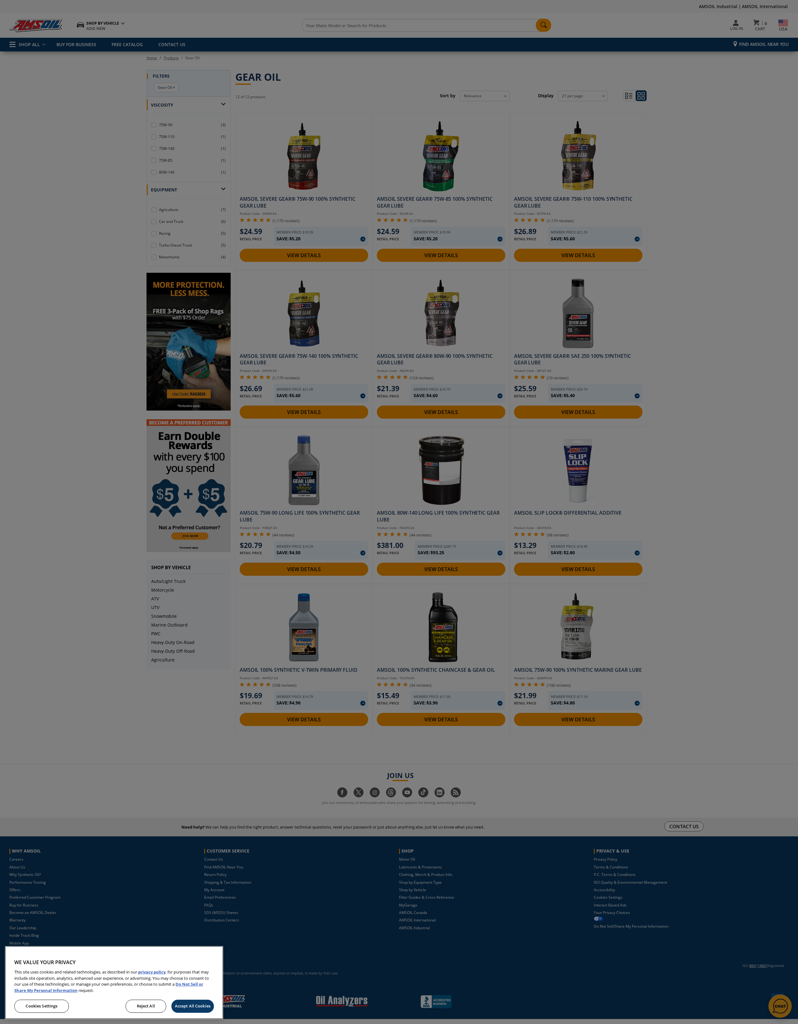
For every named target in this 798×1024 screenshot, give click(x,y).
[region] (114, 982)
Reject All (146, 1006)
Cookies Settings (41, 1006)
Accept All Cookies (192, 1006)
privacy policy (152, 972)
